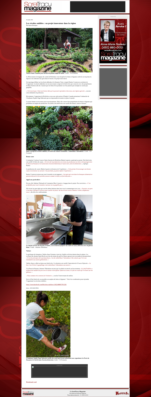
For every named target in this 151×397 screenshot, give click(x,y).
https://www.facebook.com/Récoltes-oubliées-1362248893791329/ (46, 284)
